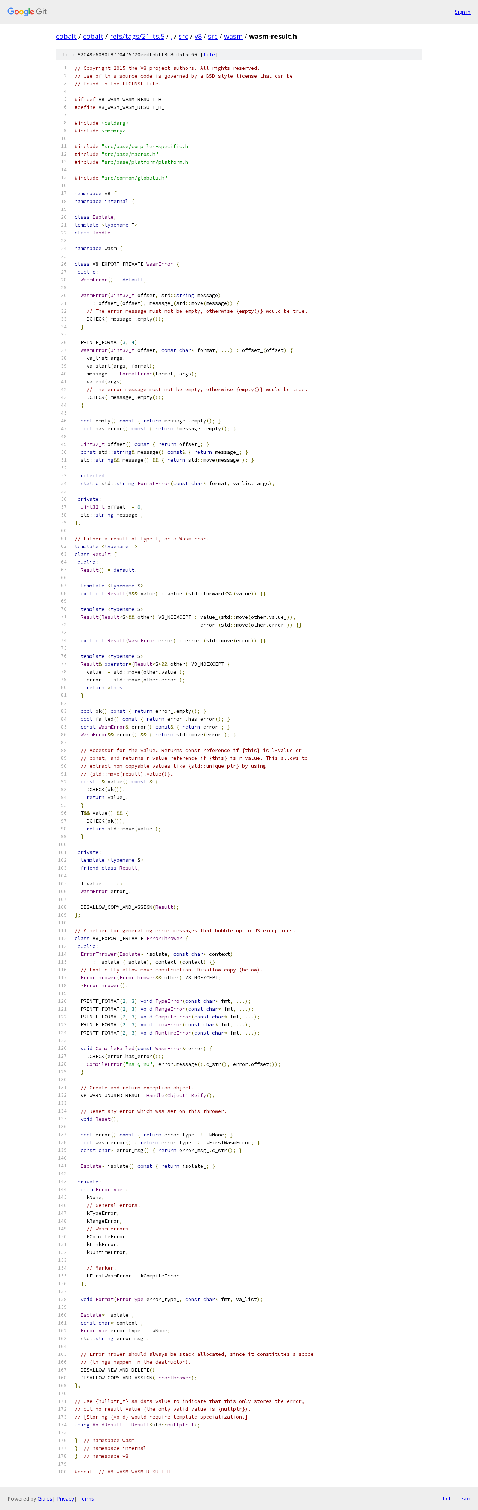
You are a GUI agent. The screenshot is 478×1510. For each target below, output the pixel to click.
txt (446, 1498)
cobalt (66, 36)
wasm (233, 36)
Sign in (463, 11)
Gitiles (45, 1498)
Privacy (65, 1498)
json (465, 1498)
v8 (198, 36)
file (209, 55)
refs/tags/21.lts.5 (137, 36)
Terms (86, 1498)
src (183, 36)
